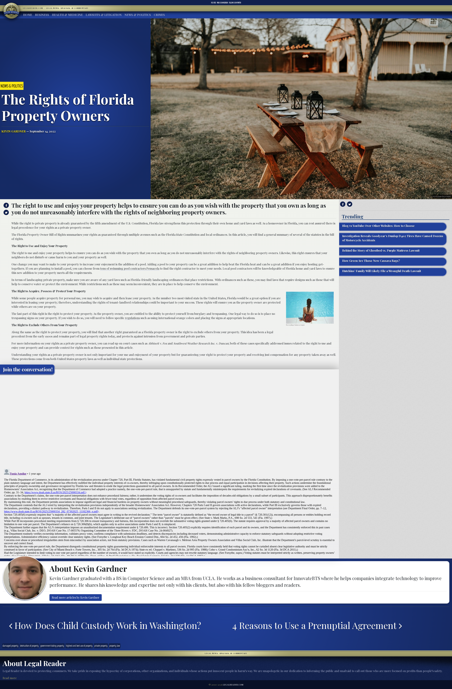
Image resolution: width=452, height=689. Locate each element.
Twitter (235, 2)
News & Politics (137, 15)
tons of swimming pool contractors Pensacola (129, 268)
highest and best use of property (79, 646)
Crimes (159, 15)
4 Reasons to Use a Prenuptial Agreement (315, 625)
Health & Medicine (67, 15)
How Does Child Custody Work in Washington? (106, 625)
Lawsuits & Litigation (104, 15)
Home (27, 15)
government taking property (52, 646)
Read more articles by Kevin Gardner (75, 597)
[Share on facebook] (6, 205)
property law (114, 646)
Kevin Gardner (13, 131)
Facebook (222, 2)
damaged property (10, 646)
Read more (10, 678)
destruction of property (29, 646)
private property (101, 646)
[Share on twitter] (6, 212)
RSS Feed (213, 2)
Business (42, 15)
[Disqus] (169, 421)
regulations (132, 318)
